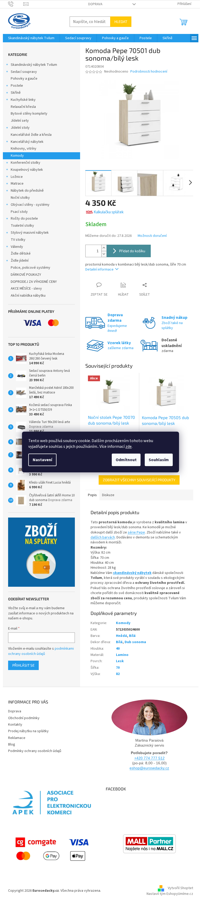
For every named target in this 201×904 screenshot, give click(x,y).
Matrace (17, 183)
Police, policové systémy (30, 267)
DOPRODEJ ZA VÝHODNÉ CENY (34, 281)
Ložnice (17, 176)
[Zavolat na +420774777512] (16, 4)
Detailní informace (99, 269)
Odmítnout (126, 460)
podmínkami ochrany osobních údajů (41, 651)
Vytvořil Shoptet (180, 888)
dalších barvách (103, 537)
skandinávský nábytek (132, 573)
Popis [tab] (92, 495)
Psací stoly (19, 211)
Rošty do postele (24, 218)
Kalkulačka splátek (109, 212)
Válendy (17, 246)
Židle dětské (21, 253)
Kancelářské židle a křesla (31, 134)
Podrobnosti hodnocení (148, 71)
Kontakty (15, 724)
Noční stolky (20, 197)
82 (118, 674)
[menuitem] (31, 38)
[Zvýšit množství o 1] (104, 248)
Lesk (120, 661)
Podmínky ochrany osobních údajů (34, 751)
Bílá (132, 635)
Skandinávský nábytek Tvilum (34, 64)
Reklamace (16, 738)
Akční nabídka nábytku (28, 295)
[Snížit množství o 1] (104, 254)
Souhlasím (159, 460)
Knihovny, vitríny (23, 148)
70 (118, 667)
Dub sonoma (135, 642)
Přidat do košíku (132, 251)
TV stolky (18, 239)
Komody (17, 155)
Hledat (120, 21)
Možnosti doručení (152, 235)
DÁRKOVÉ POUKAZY (26, 274)
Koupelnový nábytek (27, 169)
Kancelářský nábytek (27, 141)
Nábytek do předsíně (27, 190)
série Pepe (136, 532)
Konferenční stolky (25, 162)
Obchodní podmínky (24, 718)
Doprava (95, 4)
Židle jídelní (20, 260)
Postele (17, 85)
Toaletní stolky (22, 225)
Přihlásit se (23, 665)
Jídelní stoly (20, 127)
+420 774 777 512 (149, 758)
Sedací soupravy (24, 71)
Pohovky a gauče (24, 78)
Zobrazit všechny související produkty (139, 480)
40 (118, 648)
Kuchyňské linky (23, 99)
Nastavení (42, 460)
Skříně (16, 92)
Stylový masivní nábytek (30, 232)
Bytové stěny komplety (29, 113)
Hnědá (121, 635)
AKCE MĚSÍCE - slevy (26, 288)
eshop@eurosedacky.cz (149, 768)
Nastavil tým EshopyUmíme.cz (170, 893)
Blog (11, 744)
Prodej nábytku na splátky (28, 731)
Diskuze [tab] (108, 495)
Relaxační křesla (23, 106)
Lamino (122, 655)
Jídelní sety (20, 120)
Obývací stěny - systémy (30, 204)
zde (128, 446)
